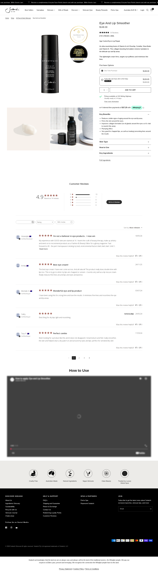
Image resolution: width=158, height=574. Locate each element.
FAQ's (45, 500)
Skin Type (103, 142)
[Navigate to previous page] (69, 358)
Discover (74, 10)
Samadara (40, 10)
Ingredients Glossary (12, 503)
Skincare (50, 10)
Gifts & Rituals (63, 10)
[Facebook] (7, 527)
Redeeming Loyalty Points (52, 513)
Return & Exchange (50, 506)
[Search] (147, 10)
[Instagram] (13, 527)
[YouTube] (18, 527)
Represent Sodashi (87, 503)
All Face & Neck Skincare (23, 18)
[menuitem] (29, 10)
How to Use (104, 147)
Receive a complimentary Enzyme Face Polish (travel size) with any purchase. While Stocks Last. (56, 2)
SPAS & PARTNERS (89, 496)
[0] (151, 10)
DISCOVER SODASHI (14, 496)
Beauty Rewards (102, 10)
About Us (8, 500)
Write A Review (114, 202)
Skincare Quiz (88, 10)
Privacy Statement (65, 569)
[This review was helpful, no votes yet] (136, 256)
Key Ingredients (106, 153)
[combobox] (45, 222)
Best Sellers (29, 10)
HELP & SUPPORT (50, 496)
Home (7, 18)
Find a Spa (114, 10)
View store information (111, 101)
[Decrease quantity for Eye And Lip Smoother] (101, 89)
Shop (12, 18)
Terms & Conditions (92, 569)
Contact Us (47, 510)
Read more (43, 249)
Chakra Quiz (9, 516)
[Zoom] (88, 26)
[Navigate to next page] (89, 358)
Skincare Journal (11, 513)
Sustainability (10, 506)
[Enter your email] (150, 509)
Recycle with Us (11, 510)
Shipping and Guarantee (51, 503)
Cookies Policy (78, 569)
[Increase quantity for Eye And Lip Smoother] (107, 89)
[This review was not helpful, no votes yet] (140, 256)
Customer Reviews (50, 516)
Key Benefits (104, 114)
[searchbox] (23, 222)
